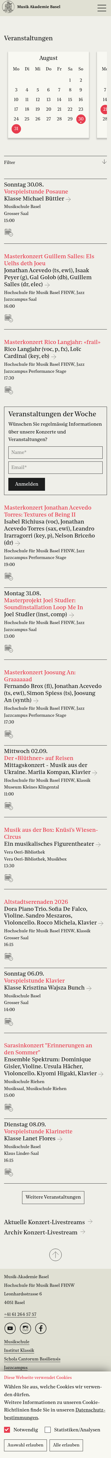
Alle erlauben (66, 1445)
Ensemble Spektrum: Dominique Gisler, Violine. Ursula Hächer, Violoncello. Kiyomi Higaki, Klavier (51, 1067)
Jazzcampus (15, 1368)
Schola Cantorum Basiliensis (32, 1359)
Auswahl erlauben (25, 1445)
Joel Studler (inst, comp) (36, 615)
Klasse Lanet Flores (30, 1139)
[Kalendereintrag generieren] (10, 232)
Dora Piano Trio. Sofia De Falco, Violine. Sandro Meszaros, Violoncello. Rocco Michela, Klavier (51, 916)
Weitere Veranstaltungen (53, 1197)
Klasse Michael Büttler (34, 199)
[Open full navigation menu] (102, 8)
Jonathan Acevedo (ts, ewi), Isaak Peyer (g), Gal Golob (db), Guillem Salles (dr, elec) (48, 278)
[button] (55, 1255)
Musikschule (16, 1342)
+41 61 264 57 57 (20, 1315)
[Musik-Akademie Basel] (31, 8)
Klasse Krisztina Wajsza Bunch (45, 988)
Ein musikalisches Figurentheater (49, 844)
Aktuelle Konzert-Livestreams (45, 1223)
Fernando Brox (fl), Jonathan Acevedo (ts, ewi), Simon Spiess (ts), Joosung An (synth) (53, 693)
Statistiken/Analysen (77, 1430)
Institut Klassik (19, 1351)
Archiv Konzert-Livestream (41, 1233)
